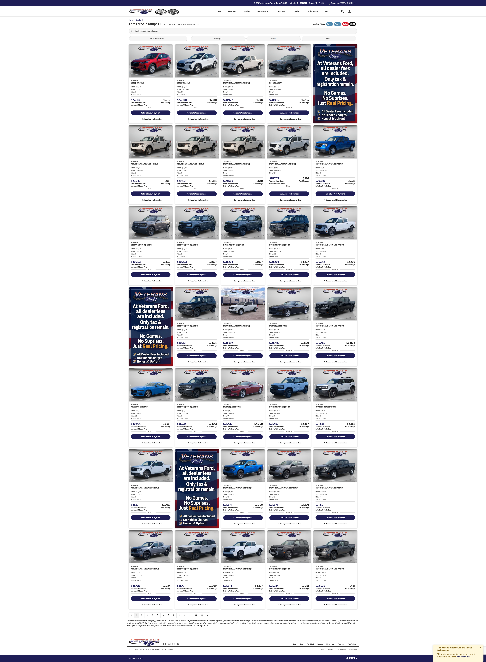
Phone (204, 342)
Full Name (205, 321)
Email (203, 331)
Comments (205, 352)
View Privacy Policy (463, 657)
